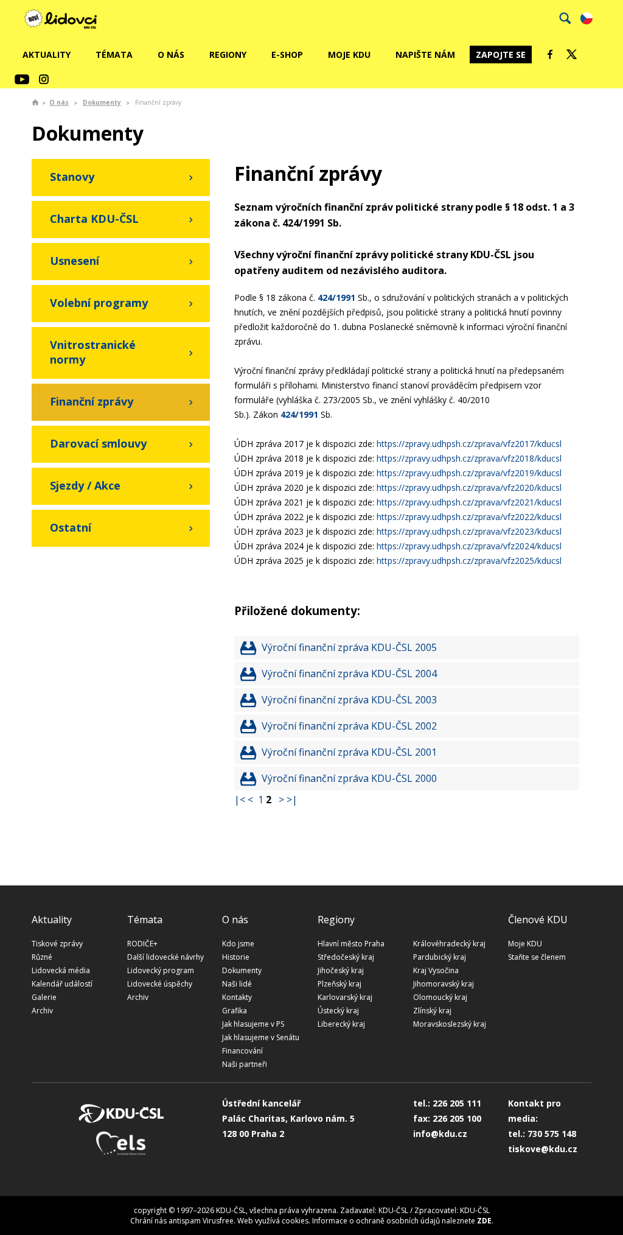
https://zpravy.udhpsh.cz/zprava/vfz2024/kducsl (469, 546)
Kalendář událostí (62, 984)
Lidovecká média (61, 970)
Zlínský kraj (432, 1010)
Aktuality (47, 54)
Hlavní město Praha (351, 943)
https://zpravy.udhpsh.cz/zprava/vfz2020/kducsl (469, 487)
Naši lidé (237, 984)
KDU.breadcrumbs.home (35, 102)
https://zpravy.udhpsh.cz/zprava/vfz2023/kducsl (469, 531)
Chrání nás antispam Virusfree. (182, 1221)
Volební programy (99, 302)
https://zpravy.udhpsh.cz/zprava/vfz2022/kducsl (469, 516)
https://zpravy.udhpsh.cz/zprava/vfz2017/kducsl (469, 443)
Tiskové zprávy (57, 943)
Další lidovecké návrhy (165, 957)
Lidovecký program (160, 970)
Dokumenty (102, 102)
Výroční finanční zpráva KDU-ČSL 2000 (349, 778)
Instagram (44, 79)
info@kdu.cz (440, 1133)
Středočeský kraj (346, 957)
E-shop (287, 54)
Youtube (22, 79)
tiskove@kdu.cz (542, 1149)
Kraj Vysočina (436, 970)
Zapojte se (501, 54)
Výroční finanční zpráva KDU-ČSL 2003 (349, 699)
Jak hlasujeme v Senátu (260, 1037)
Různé (42, 957)
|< (239, 799)
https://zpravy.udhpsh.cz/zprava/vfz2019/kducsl (469, 473)
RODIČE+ (142, 943)
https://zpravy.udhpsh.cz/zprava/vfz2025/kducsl (469, 560)
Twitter (572, 54)
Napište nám (425, 54)
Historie (235, 957)
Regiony (227, 54)
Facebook (550, 54)
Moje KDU (349, 54)
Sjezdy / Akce (85, 485)
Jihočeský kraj (341, 970)
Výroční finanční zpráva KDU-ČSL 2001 (349, 752)
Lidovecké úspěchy (159, 984)
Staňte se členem (537, 957)
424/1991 (336, 297)
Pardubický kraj (439, 957)
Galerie (44, 997)
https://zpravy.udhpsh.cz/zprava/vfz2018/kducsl (469, 458)
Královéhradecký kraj (449, 943)
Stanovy (72, 176)
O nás (171, 54)
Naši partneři (244, 1064)
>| (292, 799)
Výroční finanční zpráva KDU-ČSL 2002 (349, 726)
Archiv (42, 1010)
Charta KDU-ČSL (94, 218)
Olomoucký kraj (440, 997)
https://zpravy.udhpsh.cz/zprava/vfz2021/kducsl (469, 502)
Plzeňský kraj (339, 984)
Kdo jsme (238, 943)
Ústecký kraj (338, 1010)
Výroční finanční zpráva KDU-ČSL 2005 (349, 647)
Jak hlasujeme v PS (253, 1024)
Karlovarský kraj (345, 997)
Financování (242, 1051)
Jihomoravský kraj (443, 984)
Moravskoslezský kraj (449, 1024)
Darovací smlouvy (98, 443)
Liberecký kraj (341, 1024)
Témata (114, 54)
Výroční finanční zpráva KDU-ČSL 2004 (349, 673)
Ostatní (70, 527)
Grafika (234, 1010)
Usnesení (74, 260)
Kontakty (237, 997)
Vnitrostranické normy (93, 352)
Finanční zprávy (91, 401)
